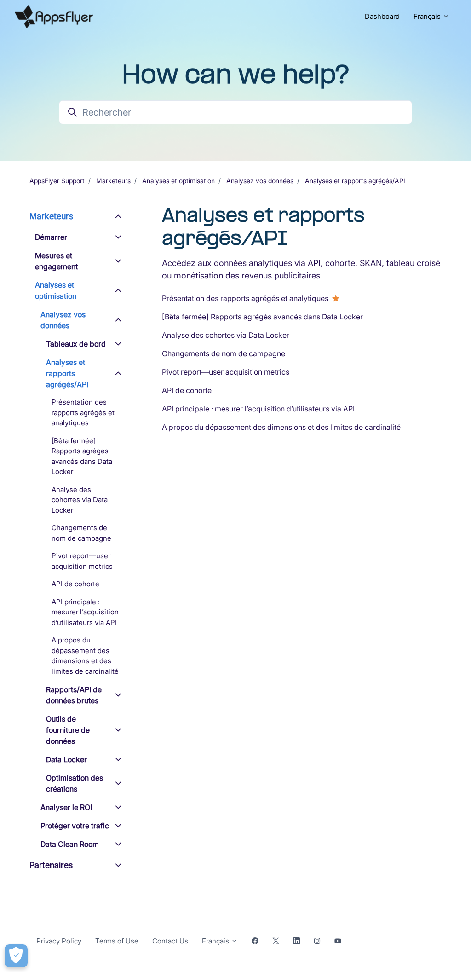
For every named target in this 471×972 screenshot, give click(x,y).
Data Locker (66, 759)
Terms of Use (116, 941)
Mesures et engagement (56, 261)
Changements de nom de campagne (223, 353)
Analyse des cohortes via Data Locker (225, 335)
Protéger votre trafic (74, 825)
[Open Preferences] (16, 955)
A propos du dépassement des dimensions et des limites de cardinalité (281, 427)
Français (428, 16)
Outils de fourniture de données (68, 730)
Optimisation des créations (74, 783)
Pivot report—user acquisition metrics (225, 371)
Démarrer (51, 237)
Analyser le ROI (66, 807)
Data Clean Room (69, 844)
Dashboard (382, 16)
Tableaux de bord (76, 343)
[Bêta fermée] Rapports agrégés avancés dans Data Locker (262, 316)
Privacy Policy (58, 941)
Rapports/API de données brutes (74, 695)
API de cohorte (187, 390)
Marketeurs (113, 181)
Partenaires (51, 865)
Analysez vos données (259, 181)
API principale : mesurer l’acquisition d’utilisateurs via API (258, 408)
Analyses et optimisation (178, 181)
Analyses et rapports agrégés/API (355, 181)
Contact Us (170, 941)
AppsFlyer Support (57, 181)
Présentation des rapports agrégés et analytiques (245, 298)
